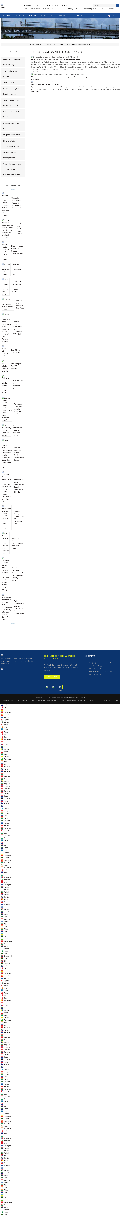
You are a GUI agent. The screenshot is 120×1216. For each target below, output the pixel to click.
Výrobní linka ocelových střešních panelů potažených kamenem (12, 169)
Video (44, 16)
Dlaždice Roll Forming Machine (52, 700)
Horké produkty (73, 697)
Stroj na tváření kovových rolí (29, 700)
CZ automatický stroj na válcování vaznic (17, 430)
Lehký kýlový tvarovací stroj (11, 125)
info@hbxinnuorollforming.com (82, 9)
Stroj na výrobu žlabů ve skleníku (16, 366)
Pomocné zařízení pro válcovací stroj (11, 62)
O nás (62, 16)
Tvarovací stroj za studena (54, 44)
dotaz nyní (53, 676)
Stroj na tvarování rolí (91, 700)
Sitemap (82, 697)
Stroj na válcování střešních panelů (79, 44)
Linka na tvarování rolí (8, 700)
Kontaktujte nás (78, 16)
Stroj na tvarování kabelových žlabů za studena (17, 269)
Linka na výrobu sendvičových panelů (11, 143)
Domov (6, 16)
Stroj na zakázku (9, 82)
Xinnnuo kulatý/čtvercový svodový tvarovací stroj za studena (17, 251)
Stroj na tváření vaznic (11, 135)
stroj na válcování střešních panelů (45, 84)
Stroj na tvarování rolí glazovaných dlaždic (11, 102)
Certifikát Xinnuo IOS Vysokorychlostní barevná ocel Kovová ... (23, 229)
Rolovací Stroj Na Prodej (73, 700)
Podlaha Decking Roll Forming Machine (11, 91)
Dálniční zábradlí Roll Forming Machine (11, 114)
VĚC (53, 16)
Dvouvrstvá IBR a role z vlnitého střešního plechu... (18, 409)
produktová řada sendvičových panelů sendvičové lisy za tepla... (19, 487)
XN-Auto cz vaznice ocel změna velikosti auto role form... (17, 543)
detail (37, 72)
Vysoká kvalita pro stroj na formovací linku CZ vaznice (17, 287)
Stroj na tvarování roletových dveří (9, 155)
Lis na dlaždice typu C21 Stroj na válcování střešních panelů (55, 59)
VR (92, 16)
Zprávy (32, 16)
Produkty (19, 16)
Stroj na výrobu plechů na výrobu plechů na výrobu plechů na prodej (59, 77)
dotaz (33, 72)
